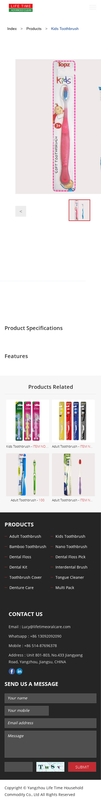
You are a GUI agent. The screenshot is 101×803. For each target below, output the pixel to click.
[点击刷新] (50, 767)
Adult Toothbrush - (76, 446)
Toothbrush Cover (25, 577)
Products (33, 28)
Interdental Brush (71, 567)
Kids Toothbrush (65, 28)
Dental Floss (20, 557)
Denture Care (21, 588)
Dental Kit (18, 567)
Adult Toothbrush (25, 536)
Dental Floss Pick (70, 557)
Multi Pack (64, 588)
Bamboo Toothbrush (27, 547)
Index (12, 28)
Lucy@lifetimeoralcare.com (46, 627)
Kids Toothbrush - (30, 446)
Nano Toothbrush (71, 547)
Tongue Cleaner (69, 577)
